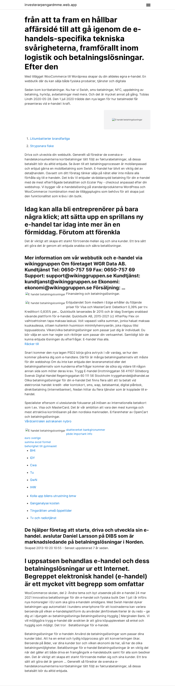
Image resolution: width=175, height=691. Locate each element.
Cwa (33, 465)
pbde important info (79, 434)
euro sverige (33, 438)
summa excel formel (38, 442)
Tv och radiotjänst (43, 518)
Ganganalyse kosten (44, 503)
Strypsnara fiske (42, 146)
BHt (33, 450)
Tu (32, 472)
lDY (32, 458)
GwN (33, 480)
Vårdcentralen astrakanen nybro (48, 421)
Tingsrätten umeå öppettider (51, 510)
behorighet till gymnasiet (41, 446)
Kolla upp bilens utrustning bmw (53, 496)
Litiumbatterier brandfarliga (50, 138)
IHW (33, 487)
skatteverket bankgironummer (85, 429)
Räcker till (32, 344)
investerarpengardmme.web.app (51, 4)
